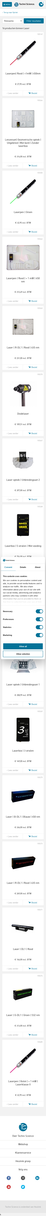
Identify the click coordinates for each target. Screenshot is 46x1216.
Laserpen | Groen (23, 212)
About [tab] (38, 567)
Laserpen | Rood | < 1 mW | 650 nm (23, 280)
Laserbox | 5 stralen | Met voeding (23, 545)
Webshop (23, 1144)
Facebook (9, 1178)
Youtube (9, 1187)
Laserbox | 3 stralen (23, 750)
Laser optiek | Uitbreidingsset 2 (23, 479)
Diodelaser (23, 413)
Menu (8, 4)
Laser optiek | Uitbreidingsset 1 (23, 684)
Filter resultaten (34, 21)
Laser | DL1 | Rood (23, 949)
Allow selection (23, 654)
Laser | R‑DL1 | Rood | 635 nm (23, 347)
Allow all (23, 646)
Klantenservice (23, 1152)
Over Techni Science (23, 1135)
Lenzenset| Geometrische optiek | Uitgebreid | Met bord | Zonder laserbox (23, 142)
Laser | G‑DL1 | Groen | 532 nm (23, 1015)
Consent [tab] (8, 567)
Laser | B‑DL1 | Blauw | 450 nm (23, 816)
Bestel (34, 93)
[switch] (39, 619)
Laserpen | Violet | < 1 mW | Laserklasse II (23, 1083)
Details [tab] (23, 567)
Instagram (23, 1178)
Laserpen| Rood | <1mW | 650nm (23, 73)
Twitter (23, 1187)
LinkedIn (37, 1178)
